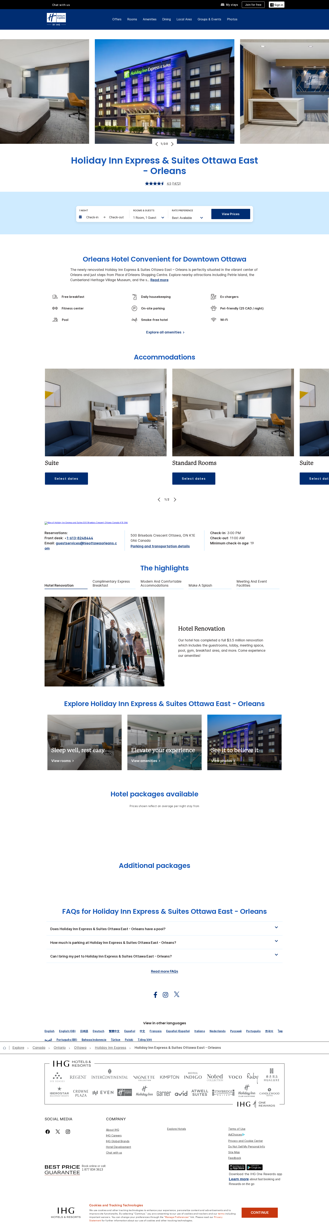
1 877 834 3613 (92, 1169)
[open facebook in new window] (153, 995)
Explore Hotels (176, 1128)
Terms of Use (236, 1128)
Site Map (234, 1152)
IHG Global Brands (117, 1141)
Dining (166, 19)
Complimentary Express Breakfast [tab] (111, 583)
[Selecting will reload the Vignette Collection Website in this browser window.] (144, 1076)
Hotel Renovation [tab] (59, 585)
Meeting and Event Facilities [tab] (251, 583)
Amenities (150, 19)
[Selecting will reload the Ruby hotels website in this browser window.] (252, 1076)
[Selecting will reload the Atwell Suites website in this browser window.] (199, 1092)
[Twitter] (57, 1131)
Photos (232, 19)
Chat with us (114, 1152)
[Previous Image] (157, 144)
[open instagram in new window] (163, 995)
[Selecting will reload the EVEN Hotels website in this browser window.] (103, 1092)
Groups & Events (209, 19)
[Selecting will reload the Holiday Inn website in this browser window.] (144, 1092)
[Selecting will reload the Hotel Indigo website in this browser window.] (193, 1076)
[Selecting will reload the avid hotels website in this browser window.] (181, 1092)
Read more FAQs (164, 971)
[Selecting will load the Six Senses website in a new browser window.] (57, 1076)
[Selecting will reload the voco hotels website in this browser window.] (235, 1076)
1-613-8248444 (80, 538)
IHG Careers (114, 1135)
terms (221, 1213)
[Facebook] (48, 1131)
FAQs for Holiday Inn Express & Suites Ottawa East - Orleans (164, 911)
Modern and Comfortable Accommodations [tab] (161, 583)
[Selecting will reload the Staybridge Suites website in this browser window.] (223, 1092)
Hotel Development (118, 1146)
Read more (159, 280)
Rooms (132, 19)
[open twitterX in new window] (175, 995)
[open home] (6, 1048)
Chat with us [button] (61, 4)
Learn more (239, 1179)
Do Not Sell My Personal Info (246, 1146)
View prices (231, 214)
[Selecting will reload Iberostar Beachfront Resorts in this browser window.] (59, 1092)
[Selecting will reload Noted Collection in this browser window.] (215, 1076)
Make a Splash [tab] (200, 585)
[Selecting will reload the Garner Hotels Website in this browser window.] (164, 1092)
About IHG (112, 1129)
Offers (116, 19)
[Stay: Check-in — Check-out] (102, 217)
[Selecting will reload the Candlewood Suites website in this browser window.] (269, 1092)
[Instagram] (68, 1131)
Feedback (234, 1158)
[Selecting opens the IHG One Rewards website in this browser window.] (256, 1104)
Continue (260, 1212)
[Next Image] (172, 144)
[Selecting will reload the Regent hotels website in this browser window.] (78, 1076)
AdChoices (235, 1134)
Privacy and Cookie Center (245, 1140)
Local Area (184, 19)
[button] (276, 4)
